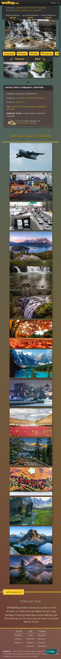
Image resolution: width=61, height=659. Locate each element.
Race (7, 618)
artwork (10, 611)
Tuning (50, 618)
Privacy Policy (42, 642)
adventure (34, 607)
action (25, 607)
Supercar (35, 618)
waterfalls (10, 109)
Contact (7, 656)
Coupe (53, 611)
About (30, 635)
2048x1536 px (14, 607)
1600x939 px (17, 106)
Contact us (31, 642)
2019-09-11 (20, 102)
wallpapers (41, 106)
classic (38, 611)
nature (33, 106)
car (17, 611)
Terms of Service (42, 639)
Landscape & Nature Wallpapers (30, 98)
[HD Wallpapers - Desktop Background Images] (10, 3)
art (54, 607)
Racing (13, 618)
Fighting (20, 615)
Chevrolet (30, 611)
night (55, 615)
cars (21, 611)
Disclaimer (42, 646)
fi (14, 615)
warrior (27, 621)
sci (24, 618)
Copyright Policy (42, 635)
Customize (48, 54)
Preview (23, 54)
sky (28, 618)
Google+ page (18, 642)
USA (56, 618)
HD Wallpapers (30, 646)
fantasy (9, 614)
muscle (39, 615)
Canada (26, 106)
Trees (43, 618)
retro (20, 618)
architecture (46, 607)
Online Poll (30, 639)
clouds (46, 611)
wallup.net (7, 651)
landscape (30, 615)
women (35, 621)
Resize (35, 54)
